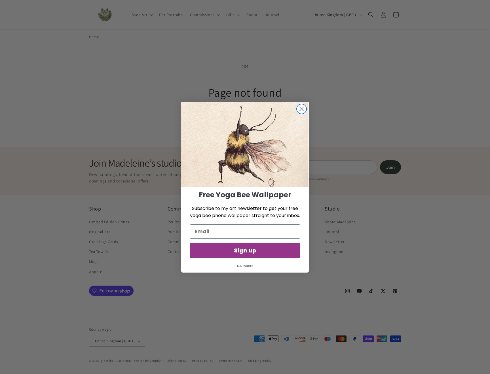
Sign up (245, 250)
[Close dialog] (302, 109)
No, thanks (245, 266)
